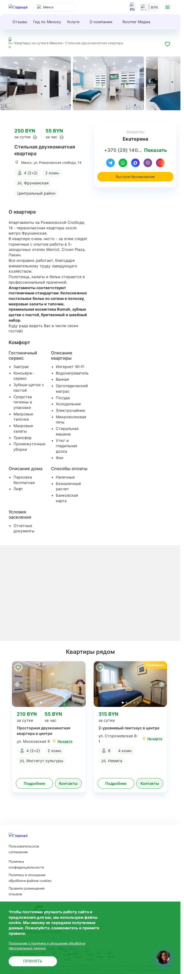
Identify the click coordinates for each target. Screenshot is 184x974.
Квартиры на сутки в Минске (38, 43)
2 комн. (52, 173)
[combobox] (55, 7)
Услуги (73, 21)
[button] (80, 684)
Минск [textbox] (48, 7)
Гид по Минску (47, 21)
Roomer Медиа (136, 21)
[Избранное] (132, 7)
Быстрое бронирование (135, 177)
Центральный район (36, 193)
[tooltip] (35, 137)
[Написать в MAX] (135, 163)
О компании (101, 21)
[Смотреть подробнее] (49, 684)
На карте (65, 741)
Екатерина (135, 139)
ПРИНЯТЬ (32, 961)
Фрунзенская (36, 183)
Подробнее (34, 783)
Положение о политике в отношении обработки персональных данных (47, 945)
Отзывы (19, 21)
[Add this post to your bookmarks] (167, 45)
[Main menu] (167, 7)
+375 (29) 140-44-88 (123, 150)
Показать (155, 150)
